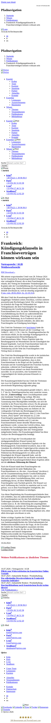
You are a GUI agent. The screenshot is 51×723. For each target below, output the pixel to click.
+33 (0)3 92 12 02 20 (15, 192)
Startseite (10, 15)
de (7, 36)
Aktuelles (15, 93)
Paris (8, 659)
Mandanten (16, 105)
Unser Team (11, 668)
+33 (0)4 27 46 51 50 (15, 187)
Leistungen (16, 100)
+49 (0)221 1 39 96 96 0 (16, 176)
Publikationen (12, 20)
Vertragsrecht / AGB (12, 264)
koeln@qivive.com (14, 631)
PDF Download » (8, 272)
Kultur (14, 81)
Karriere (15, 86)
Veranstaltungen (18, 112)
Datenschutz (11, 689)
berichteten (30, 327)
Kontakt (15, 95)
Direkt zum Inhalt (8, 2)
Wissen (9, 18)
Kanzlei (9, 79)
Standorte (15, 88)
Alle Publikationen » (9, 590)
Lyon (8, 662)
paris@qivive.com (13, 636)
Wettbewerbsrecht (10, 267)
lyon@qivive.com (13, 642)
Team (14, 84)
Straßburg (10, 664)
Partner (14, 91)
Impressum (10, 691)
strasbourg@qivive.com (16, 647)
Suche (3, 163)
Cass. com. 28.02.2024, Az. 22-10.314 (18, 293)
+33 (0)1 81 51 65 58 (15, 182)
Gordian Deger (7, 550)
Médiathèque (17, 116)
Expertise (10, 98)
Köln (8, 657)
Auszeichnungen (18, 102)
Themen (15, 109)
